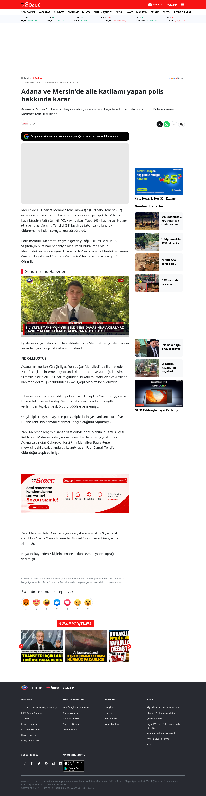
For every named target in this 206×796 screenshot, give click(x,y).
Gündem (37, 78)
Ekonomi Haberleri (31, 729)
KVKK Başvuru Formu (158, 738)
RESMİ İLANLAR (183, 12)
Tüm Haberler (70, 729)
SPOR (119, 12)
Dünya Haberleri (30, 740)
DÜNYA (86, 12)
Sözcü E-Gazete (71, 724)
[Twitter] (39, 763)
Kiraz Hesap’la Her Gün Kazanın (156, 198)
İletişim (109, 707)
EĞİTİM (167, 12)
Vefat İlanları (112, 724)
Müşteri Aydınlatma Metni (161, 712)
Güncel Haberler (73, 699)
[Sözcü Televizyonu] (24, 687)
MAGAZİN (141, 12)
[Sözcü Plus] (68, 687)
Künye (108, 712)
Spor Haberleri (71, 718)
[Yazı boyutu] (181, 124)
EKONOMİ (73, 12)
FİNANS (155, 12)
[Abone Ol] (176, 78)
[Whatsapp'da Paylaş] (167, 124)
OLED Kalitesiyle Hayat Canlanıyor (158, 410)
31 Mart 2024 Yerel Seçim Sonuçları (40, 707)
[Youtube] (46, 763)
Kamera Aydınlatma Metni (161, 733)
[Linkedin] (60, 763)
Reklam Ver (111, 718)
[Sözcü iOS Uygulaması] (73, 763)
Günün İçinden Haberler (76, 707)
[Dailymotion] (53, 763)
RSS (149, 744)
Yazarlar (25, 718)
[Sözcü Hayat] (52, 688)
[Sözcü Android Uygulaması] (73, 768)
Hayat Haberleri (29, 734)
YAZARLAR (44, 12)
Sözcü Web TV (70, 712)
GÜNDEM (59, 12)
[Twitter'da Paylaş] (159, 124)
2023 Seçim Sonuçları (32, 712)
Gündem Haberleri (149, 206)
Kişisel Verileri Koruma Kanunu (163, 707)
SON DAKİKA (28, 12)
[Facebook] (31, 763)
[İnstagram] (24, 763)
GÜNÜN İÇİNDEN (103, 12)
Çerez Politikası (155, 718)
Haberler (26, 699)
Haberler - (26, 78)
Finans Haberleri (30, 724)
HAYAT (129, 12)
